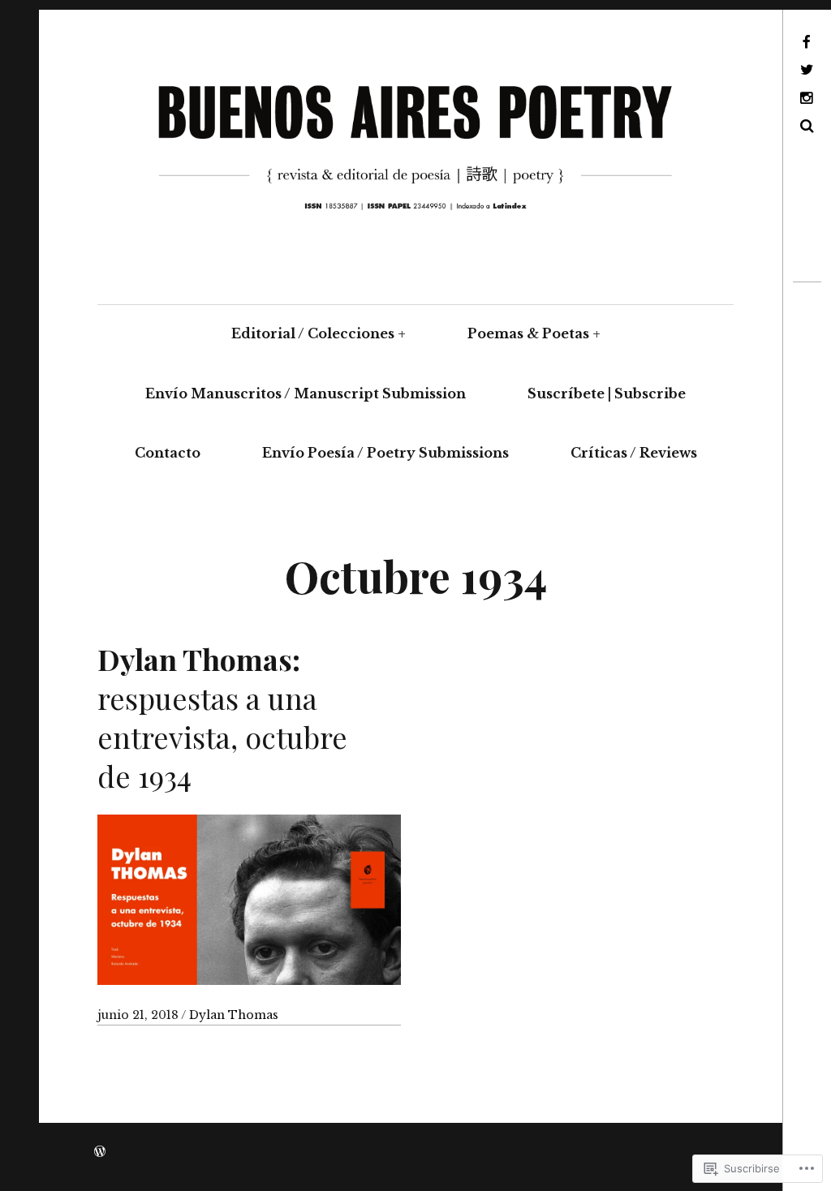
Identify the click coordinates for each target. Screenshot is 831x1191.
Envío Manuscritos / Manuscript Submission (305, 393)
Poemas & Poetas (528, 333)
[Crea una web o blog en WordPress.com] (99, 1152)
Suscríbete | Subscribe (606, 393)
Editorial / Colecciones (312, 333)
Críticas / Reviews (634, 453)
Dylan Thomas (233, 1015)
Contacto (167, 453)
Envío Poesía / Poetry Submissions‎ (385, 453)
